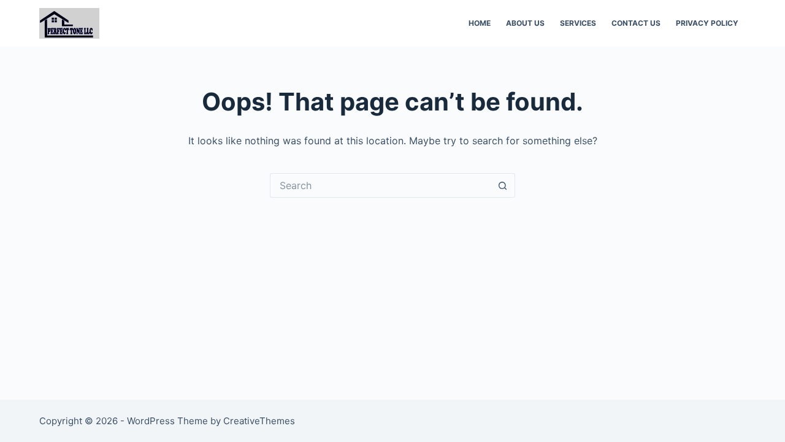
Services (578, 23)
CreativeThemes (259, 421)
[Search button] (503, 185)
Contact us (636, 23)
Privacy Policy (707, 23)
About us (525, 23)
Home (480, 23)
